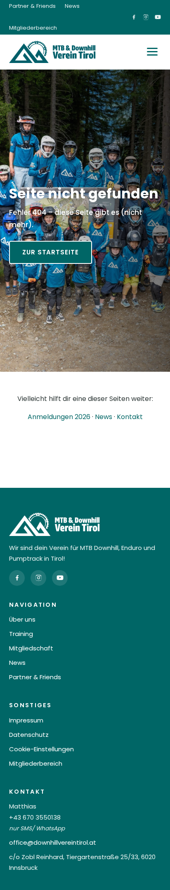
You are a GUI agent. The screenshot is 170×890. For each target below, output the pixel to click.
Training (21, 633)
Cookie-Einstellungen (41, 749)
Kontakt (130, 417)
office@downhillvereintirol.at (52, 842)
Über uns (22, 619)
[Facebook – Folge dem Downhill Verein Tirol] (134, 17)
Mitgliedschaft (31, 648)
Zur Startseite (50, 252)
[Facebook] (17, 578)
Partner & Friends (32, 6)
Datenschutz (29, 734)
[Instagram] (38, 578)
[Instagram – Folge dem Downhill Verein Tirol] (146, 17)
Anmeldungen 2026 (59, 417)
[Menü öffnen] (152, 51)
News (72, 6)
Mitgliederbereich (33, 28)
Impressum (26, 720)
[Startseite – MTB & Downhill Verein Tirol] (52, 52)
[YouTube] (60, 578)
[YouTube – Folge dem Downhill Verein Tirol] (158, 17)
